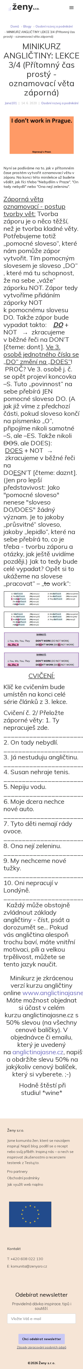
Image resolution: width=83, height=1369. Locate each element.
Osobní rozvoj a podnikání (54, 26)
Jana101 (11, 103)
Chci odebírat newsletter (41, 1339)
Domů (15, 26)
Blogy (27, 26)
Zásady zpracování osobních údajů (41, 1347)
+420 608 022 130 (27, 1258)
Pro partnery (17, 1171)
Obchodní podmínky (23, 1178)
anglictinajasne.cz (37, 1052)
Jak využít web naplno (25, 1184)
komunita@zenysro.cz (29, 1266)
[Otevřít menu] (71, 8)
